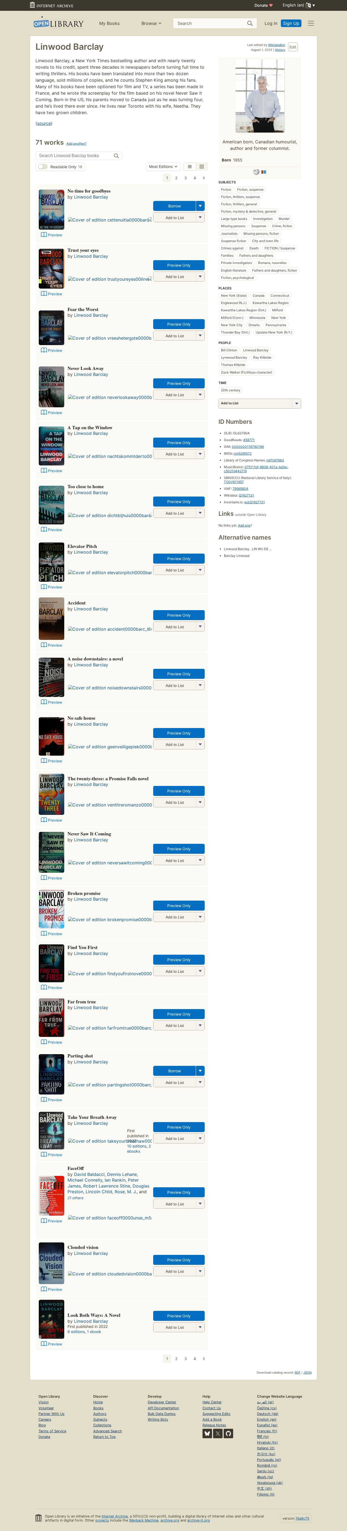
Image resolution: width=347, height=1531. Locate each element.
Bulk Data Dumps (162, 1414)
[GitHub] (228, 1433)
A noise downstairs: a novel (95, 658)
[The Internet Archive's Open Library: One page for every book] (58, 23)
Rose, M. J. (126, 1191)
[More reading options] (200, 206)
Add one (244, 525)
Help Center (212, 1402)
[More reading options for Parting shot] (200, 1082)
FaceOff (76, 1168)
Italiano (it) (266, 1448)
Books (98, 1408)
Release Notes (214, 1425)
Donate (264, 5)
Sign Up (291, 23)
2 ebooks (139, 1148)
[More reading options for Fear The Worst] (200, 335)
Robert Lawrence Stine (106, 1186)
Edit (293, 47)
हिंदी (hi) (263, 1437)
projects (102, 1520)
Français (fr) (267, 1431)
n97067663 (275, 460)
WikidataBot (276, 45)
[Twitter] (218, 1433)
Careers (44, 1419)
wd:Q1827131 (254, 502)
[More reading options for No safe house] (200, 744)
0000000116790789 (248, 447)
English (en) (267, 1419)
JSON (307, 1372)
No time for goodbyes (89, 190)
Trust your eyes (83, 249)
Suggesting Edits (216, 1414)
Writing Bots (158, 1419)
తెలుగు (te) (265, 1477)
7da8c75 (302, 1518)
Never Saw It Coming (89, 833)
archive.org (169, 1520)
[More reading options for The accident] (200, 626)
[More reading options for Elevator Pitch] (200, 570)
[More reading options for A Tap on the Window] (200, 454)
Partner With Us (51, 1414)
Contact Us (212, 1408)
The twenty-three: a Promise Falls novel (108, 778)
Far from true (82, 1001)
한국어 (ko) (266, 1454)
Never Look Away (86, 368)
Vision (43, 1402)
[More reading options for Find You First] (200, 971)
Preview (55, 235)
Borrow (174, 206)
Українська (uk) (270, 1483)
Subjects (100, 1419)
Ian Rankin (115, 1180)
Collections (102, 1425)
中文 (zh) (264, 1488)
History (280, 50)
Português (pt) (269, 1460)
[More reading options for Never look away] (200, 395)
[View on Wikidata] (264, 173)
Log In (271, 23)
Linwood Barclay (91, 197)
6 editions (76, 1331)
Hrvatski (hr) (267, 1442)
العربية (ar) (265, 1402)
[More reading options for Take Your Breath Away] (200, 1138)
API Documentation (163, 1408)
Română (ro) (267, 1465)
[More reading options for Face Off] (200, 1204)
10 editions (136, 1146)
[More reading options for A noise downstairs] (200, 685)
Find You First (83, 947)
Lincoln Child (99, 1191)
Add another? (76, 143)
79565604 (240, 489)
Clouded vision (83, 1247)
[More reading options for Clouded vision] (200, 1271)
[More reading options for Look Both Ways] (200, 1327)
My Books (109, 23)
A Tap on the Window (90, 427)
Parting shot (80, 1055)
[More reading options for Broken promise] (200, 917)
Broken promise (84, 893)
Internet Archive (115, 1516)
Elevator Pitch (82, 546)
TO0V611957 (234, 482)
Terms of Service (52, 1431)
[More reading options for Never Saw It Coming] (200, 860)
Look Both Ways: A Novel (94, 1314)
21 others (75, 1198)
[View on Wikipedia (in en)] (256, 173)
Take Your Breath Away (92, 1116)
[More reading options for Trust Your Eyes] (200, 277)
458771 (249, 440)
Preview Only (179, 265)
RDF (298, 1372)
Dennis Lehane (122, 1174)
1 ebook (94, 1331)
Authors (100, 1414)
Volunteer (46, 1408)
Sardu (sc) (265, 1471)
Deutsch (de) (267, 1414)
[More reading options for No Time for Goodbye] (200, 217)
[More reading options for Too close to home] (200, 513)
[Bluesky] (207, 1433)
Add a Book (212, 1419)
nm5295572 (243, 453)
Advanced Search (107, 1431)
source (44, 123)
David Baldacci (89, 1174)
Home (98, 1402)
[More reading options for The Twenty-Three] (200, 802)
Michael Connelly (85, 1180)
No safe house (81, 717)
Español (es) (267, 1425)
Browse (149, 23)
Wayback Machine (143, 1520)
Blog (42, 1425)
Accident (77, 602)
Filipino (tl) (266, 1494)
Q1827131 (246, 495)
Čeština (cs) (267, 1408)
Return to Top (104, 1437)
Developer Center (162, 1402)
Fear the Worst (83, 309)
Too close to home (86, 486)
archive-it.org (198, 1520)
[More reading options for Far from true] (200, 1025)
